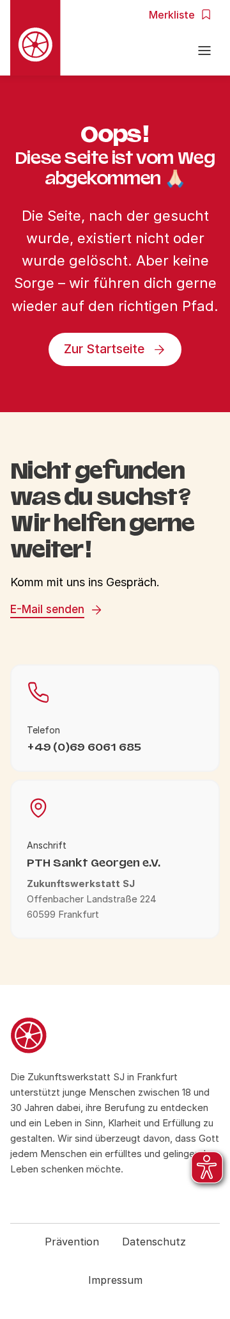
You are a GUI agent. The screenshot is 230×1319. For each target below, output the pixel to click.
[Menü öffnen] (204, 52)
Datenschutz (154, 1241)
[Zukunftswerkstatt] (115, 1037)
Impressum (115, 1280)
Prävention (72, 1241)
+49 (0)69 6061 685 (84, 747)
